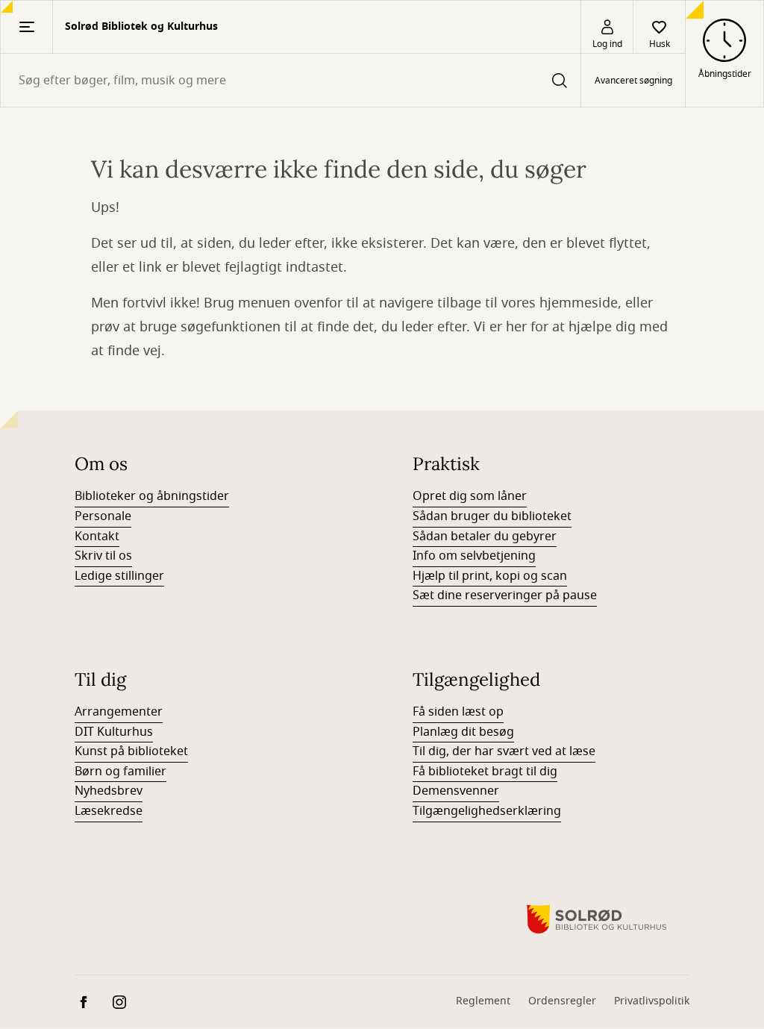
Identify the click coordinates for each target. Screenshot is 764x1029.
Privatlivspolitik (651, 1001)
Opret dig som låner (470, 496)
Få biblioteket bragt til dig (485, 772)
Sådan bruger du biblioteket (492, 516)
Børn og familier (120, 772)
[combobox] (290, 80)
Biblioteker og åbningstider (152, 496)
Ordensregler (562, 1001)
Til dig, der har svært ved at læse (504, 751)
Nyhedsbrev (109, 791)
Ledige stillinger (119, 576)
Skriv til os (103, 556)
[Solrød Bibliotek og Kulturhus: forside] (596, 919)
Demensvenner (456, 791)
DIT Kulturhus (114, 732)
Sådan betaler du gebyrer (485, 536)
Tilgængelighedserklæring (487, 811)
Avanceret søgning (633, 80)
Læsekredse (109, 811)
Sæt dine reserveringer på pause (505, 595)
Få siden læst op (458, 712)
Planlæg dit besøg (463, 732)
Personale (103, 516)
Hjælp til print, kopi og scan (490, 576)
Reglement (483, 1001)
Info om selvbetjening (474, 556)
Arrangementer (119, 712)
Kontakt (97, 536)
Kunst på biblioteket (131, 751)
